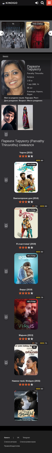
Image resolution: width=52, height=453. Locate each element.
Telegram (26, 438)
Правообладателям (12, 446)
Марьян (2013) (26, 335)
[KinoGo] (9, 3)
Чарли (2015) (26, 152)
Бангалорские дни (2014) (26, 198)
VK (18, 438)
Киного (7, 438)
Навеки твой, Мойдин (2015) (26, 381)
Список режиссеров (27, 442)
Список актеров (10, 442)
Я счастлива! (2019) (26, 244)
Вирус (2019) (26, 289)
